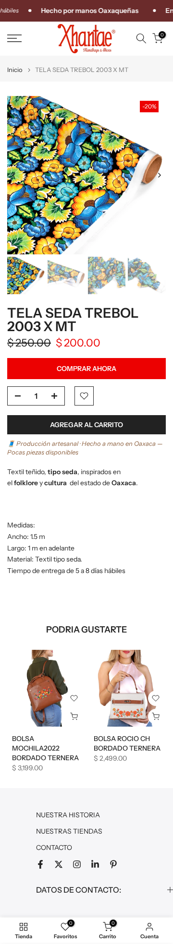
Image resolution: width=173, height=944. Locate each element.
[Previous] (14, 175)
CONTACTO (54, 847)
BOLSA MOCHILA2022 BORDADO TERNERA (45, 748)
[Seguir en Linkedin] (95, 864)
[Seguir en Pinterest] (113, 864)
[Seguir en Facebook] (40, 864)
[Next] (159, 175)
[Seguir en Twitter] (58, 864)
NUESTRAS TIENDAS (69, 831)
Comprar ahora (86, 368)
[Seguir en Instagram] (77, 864)
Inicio (15, 70)
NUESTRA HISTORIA (68, 815)
